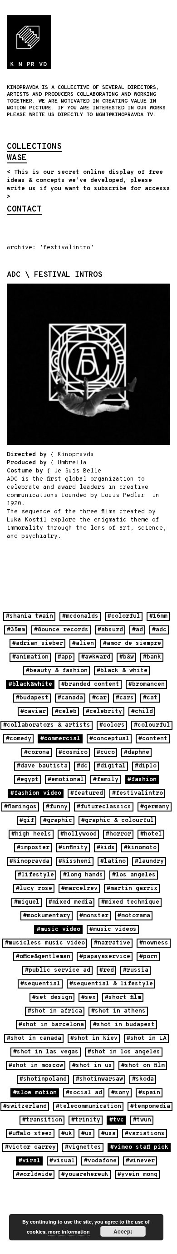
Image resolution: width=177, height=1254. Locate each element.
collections (34, 147)
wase (17, 158)
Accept (122, 1231)
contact (24, 210)
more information (69, 1231)
